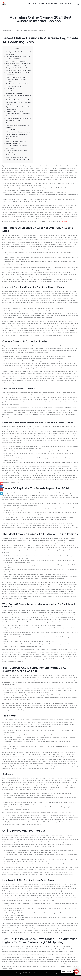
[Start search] (78, 4)
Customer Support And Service (16, 141)
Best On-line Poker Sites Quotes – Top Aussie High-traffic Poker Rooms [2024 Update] (18, 102)
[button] (76, 971)
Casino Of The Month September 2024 (18, 70)
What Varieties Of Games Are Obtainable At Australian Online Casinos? (16, 79)
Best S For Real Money (13, 143)
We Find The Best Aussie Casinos (16, 150)
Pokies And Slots (11, 155)
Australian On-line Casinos (14, 111)
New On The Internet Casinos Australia (18, 63)
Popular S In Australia (13, 120)
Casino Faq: (9, 152)
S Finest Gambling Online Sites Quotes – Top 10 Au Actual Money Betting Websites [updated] (18, 134)
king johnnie (64, 221)
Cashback (9, 91)
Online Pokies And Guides (14, 93)
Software (9, 123)
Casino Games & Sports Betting (16, 61)
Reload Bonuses (11, 130)
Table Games (10, 88)
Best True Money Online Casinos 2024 (18, 118)
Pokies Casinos (10, 139)
